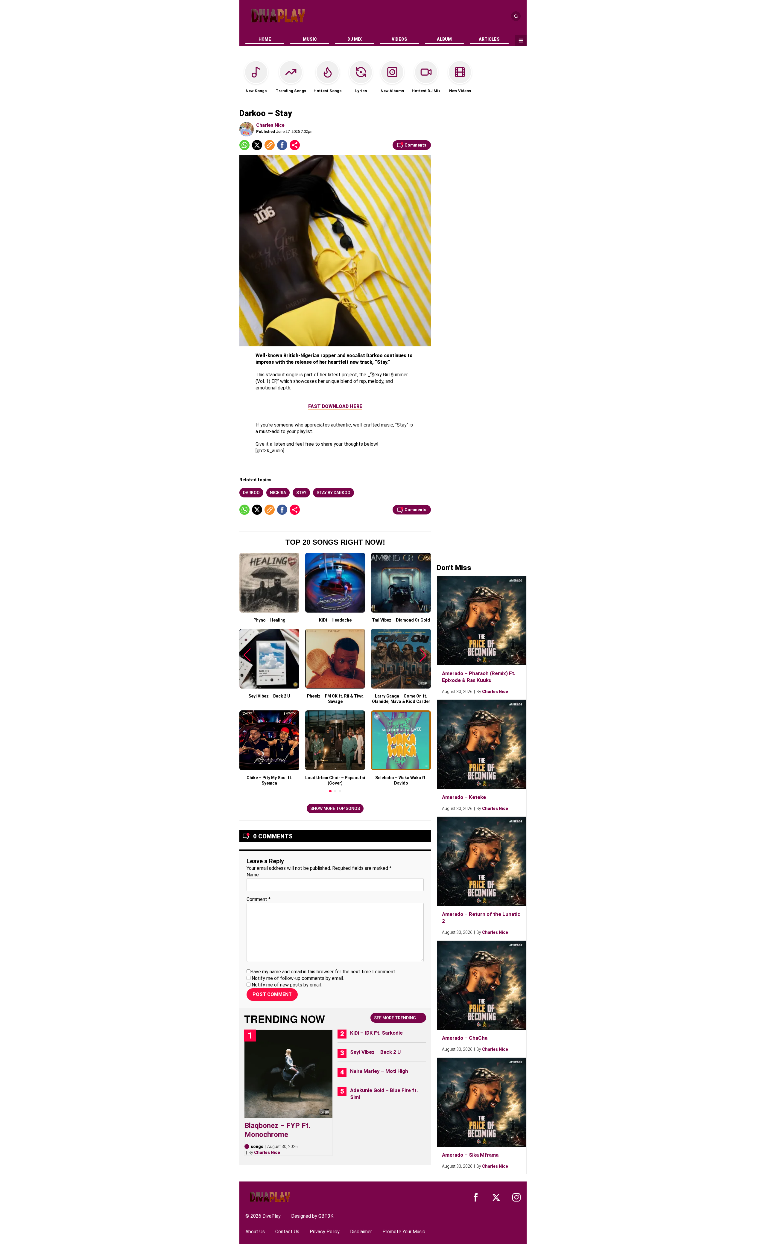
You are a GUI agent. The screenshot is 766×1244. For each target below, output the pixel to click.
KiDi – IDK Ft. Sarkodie (376, 1033)
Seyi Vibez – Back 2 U (375, 1052)
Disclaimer (361, 1231)
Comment (258, 899)
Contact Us (287, 1231)
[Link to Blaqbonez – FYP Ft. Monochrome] (288, 1074)
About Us (255, 1231)
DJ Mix (354, 39)
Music (310, 39)
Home (265, 39)
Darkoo (251, 492)
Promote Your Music (403, 1231)
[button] (330, 791)
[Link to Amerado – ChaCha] (481, 985)
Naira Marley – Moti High (379, 1071)
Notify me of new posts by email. (287, 985)
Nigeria (278, 492)
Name (253, 875)
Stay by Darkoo (333, 492)
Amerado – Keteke (464, 797)
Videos (399, 39)
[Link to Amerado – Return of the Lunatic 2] (481, 861)
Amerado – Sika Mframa (470, 1155)
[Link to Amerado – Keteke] (481, 744)
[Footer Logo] (269, 1197)
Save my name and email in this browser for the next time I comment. (323, 972)
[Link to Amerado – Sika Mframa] (481, 1102)
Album (444, 39)
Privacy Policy (325, 1231)
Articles (489, 39)
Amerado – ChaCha (464, 1038)
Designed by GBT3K (312, 1216)
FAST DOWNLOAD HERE (335, 406)
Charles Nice (270, 125)
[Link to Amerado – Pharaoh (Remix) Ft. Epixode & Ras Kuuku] (481, 620)
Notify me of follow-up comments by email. (298, 978)
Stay (301, 492)
